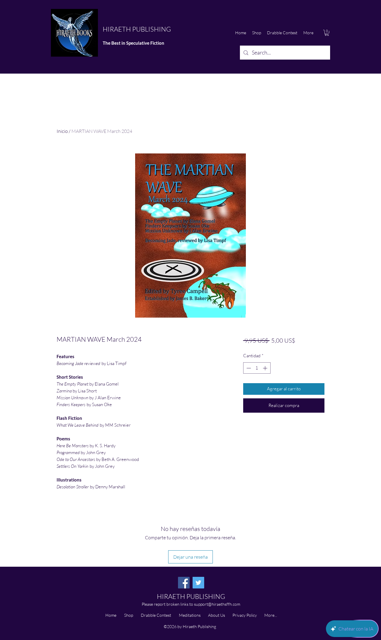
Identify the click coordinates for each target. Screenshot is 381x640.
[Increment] (266, 368)
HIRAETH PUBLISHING (137, 29)
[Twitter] (198, 582)
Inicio (62, 131)
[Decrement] (248, 368)
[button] (326, 33)
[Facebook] (184, 582)
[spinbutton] (257, 368)
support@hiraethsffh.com (217, 604)
